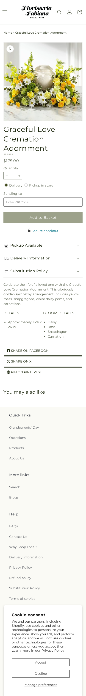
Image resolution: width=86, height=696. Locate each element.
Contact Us (18, 537)
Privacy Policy (53, 650)
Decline (41, 674)
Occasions (17, 438)
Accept (40, 662)
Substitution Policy (24, 588)
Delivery (16, 185)
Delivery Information (26, 557)
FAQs (13, 526)
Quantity (10, 168)
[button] (59, 12)
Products (16, 448)
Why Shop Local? (23, 547)
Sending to (19, 193)
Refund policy (20, 578)
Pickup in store (41, 185)
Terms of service (22, 599)
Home (7, 32)
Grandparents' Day (24, 427)
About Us (16, 458)
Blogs (14, 497)
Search (14, 487)
